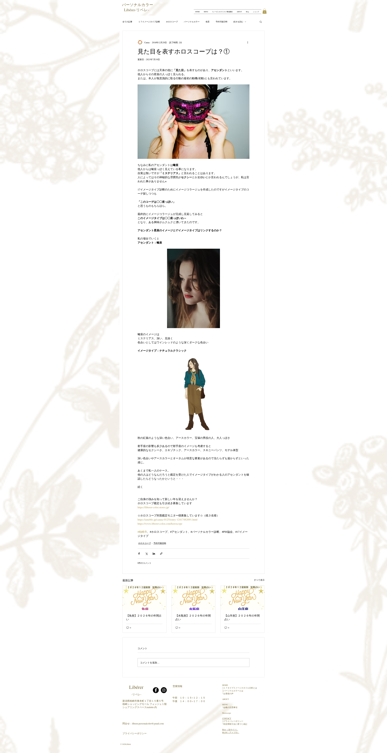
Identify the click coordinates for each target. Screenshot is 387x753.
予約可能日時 (221, 21)
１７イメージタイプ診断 (149, 21)
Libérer (136, 687)
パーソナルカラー (192, 21)
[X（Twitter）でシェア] (146, 553)
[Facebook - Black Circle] (156, 690)
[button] (264, 11)
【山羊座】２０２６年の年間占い (242, 617)
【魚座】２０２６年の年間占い (144, 617)
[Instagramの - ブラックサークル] (164, 690)
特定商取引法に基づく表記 (235, 724)
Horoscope (226, 713)
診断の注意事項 (230, 707)
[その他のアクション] (247, 42)
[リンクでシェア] (161, 553)
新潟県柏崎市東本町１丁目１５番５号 (143, 700)
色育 (208, 21)
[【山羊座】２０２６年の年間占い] (242, 598)
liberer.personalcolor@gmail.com (148, 723)
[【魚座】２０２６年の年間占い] (144, 598)
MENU (225, 704)
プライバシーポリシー (134, 733)
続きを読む (238, 21)
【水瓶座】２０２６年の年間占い (193, 617)
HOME (225, 685)
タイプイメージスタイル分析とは (242, 687)
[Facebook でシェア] (139, 553)
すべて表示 (259, 579)
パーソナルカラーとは (233, 690)
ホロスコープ (172, 21)
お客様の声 (228, 693)
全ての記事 (127, 21)
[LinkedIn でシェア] (153, 553)
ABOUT (225, 699)
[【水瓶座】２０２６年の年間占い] (193, 598)
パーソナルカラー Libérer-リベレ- (138, 7)
